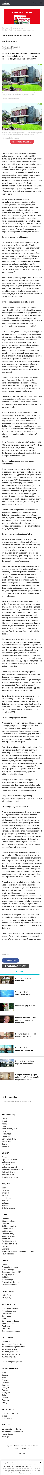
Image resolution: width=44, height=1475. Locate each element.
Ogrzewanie (6, 1316)
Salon (4, 1188)
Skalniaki (5, 1224)
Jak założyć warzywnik (11, 1354)
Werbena (5, 1400)
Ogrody (29, 1446)
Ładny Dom (6, 1295)
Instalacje (5, 1146)
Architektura (25, 1449)
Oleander (5, 1383)
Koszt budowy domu (10, 1129)
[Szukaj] (34, 3)
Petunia (5, 1398)
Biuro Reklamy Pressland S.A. (13, 1431)
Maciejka (5, 1387)
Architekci (5, 1277)
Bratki (4, 1395)
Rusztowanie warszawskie (12, 1170)
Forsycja (5, 1390)
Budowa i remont (20, 1446)
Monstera (5, 1219)
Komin (4, 1124)
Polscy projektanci (9, 1274)
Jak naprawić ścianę (9, 1357)
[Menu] (41, 3)
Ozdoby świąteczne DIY (11, 1272)
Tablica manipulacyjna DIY (12, 1362)
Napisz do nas (7, 1434)
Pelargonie (6, 1393)
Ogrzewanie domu (9, 1139)
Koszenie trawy (8, 1234)
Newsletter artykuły (17, 28)
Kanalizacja (6, 1328)
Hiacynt (5, 1372)
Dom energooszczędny (11, 1331)
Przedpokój (6, 1198)
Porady (4, 1119)
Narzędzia (6, 1165)
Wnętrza (36, 1446)
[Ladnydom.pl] (6, 3)
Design (17, 1449)
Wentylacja (6, 1326)
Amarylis (5, 1385)
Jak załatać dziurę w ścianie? (13, 1347)
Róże (4, 1377)
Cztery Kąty (6, 1298)
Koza (4, 1318)
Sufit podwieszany (9, 1172)
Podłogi (5, 1157)
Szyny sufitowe (8, 1324)
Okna (4, 1126)
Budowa (5, 28)
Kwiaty (4, 1403)
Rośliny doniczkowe (9, 1226)
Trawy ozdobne (8, 1254)
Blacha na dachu (8, 1175)
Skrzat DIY (6, 1342)
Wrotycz (5, 1246)
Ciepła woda (6, 1136)
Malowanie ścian (8, 1162)
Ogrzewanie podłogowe (11, 1321)
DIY (3, 1359)
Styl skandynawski (9, 1208)
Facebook (22, 1453)
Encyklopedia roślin (9, 1241)
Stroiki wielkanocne (9, 1285)
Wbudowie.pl (7, 1313)
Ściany (4, 1144)
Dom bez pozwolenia (10, 1308)
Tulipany (5, 1380)
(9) (23, 142)
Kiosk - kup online (22, 12)
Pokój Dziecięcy (8, 1270)
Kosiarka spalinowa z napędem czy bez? (18, 1251)
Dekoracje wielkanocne (11, 1282)
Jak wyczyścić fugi (9, 1349)
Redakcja (5, 1437)
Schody (5, 1121)
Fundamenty (6, 1141)
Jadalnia (5, 1200)
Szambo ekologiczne (10, 1177)
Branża (4, 1416)
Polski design (7, 1280)
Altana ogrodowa (8, 1221)
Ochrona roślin (7, 1229)
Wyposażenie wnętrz (10, 1267)
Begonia (5, 1375)
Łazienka (5, 1190)
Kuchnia (5, 1195)
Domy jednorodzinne (10, 1413)
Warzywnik (6, 1239)
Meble (4, 1264)
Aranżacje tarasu (8, 1236)
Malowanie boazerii (9, 1167)
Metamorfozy (7, 1203)
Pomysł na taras (8, 1418)
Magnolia (5, 1249)
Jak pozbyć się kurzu (10, 1352)
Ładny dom (9, 1446)
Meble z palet (7, 1231)
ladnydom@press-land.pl (11, 1429)
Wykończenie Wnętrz (10, 1160)
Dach (4, 1131)
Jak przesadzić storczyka (12, 1344)
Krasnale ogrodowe (9, 1244)
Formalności (6, 1134)
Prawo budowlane (9, 1311)
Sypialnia (5, 1193)
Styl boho (5, 1205)
